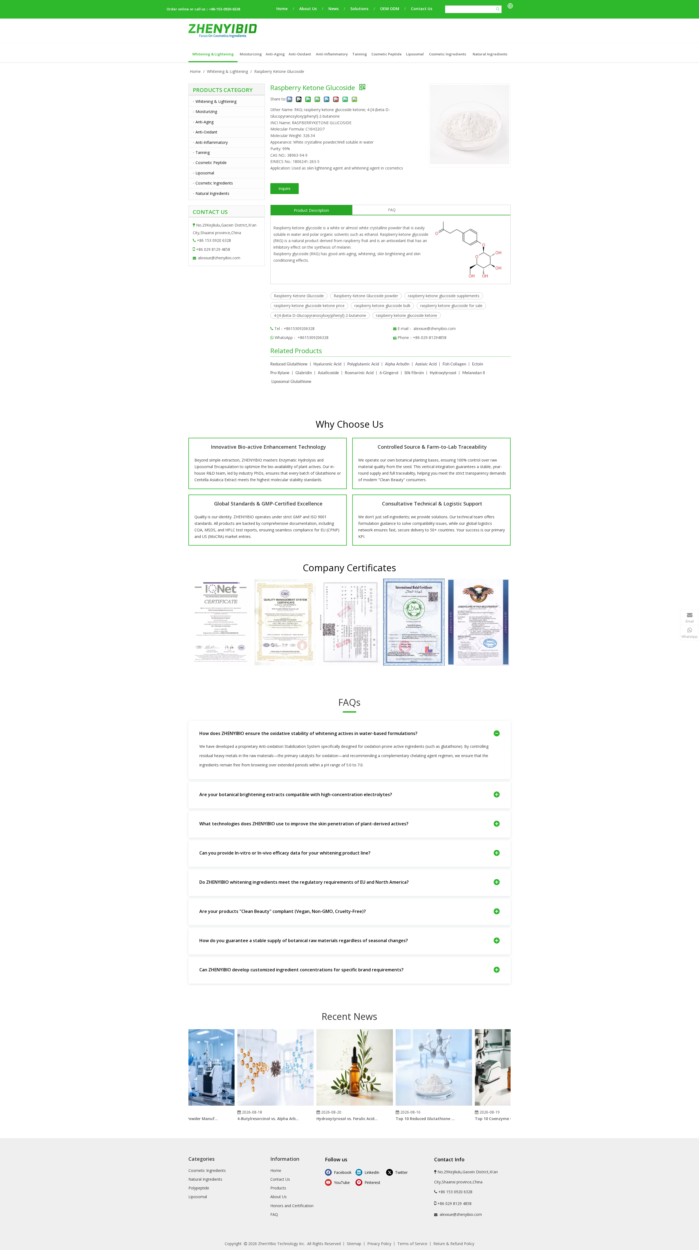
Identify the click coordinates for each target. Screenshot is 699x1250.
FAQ (392, 209)
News (333, 8)
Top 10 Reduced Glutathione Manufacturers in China (412, 1118)
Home (282, 8)
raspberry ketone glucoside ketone (406, 315)
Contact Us (421, 8)
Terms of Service (412, 1243)
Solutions (359, 8)
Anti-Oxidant (206, 132)
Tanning (203, 152)
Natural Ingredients (212, 193)
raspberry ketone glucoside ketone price (309, 305)
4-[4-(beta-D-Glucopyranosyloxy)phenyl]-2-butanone (320, 315)
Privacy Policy (379, 1243)
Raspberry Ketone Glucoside (299, 295)
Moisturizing (206, 111)
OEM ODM (389, 8)
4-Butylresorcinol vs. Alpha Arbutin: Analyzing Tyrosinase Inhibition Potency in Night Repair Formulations (254, 1118)
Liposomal (205, 172)
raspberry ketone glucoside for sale (451, 305)
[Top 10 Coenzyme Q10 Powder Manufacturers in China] (499, 1105)
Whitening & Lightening (216, 101)
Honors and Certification (291, 1205)
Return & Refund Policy (453, 1243)
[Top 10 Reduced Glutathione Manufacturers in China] (420, 1105)
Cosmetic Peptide (211, 162)
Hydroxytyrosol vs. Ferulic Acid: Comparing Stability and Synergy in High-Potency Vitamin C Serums (333, 1118)
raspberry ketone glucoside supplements (443, 295)
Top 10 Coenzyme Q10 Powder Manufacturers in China (492, 1118)
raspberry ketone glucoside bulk (382, 305)
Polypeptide (198, 1188)
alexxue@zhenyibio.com (219, 257)
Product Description (311, 210)
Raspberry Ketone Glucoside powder (366, 295)
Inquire (285, 188)
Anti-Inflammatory (212, 142)
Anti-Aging (205, 121)
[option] (220, 622)
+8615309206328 (313, 337)
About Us (308, 8)
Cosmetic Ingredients (214, 183)
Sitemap (354, 1243)
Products (278, 1188)
